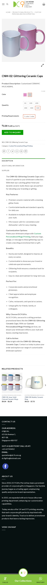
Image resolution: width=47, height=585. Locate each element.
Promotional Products (23, 12)
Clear (43, 91)
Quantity (5, 105)
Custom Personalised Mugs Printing (26, 13)
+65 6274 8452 (8, 449)
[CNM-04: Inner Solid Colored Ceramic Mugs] (12, 383)
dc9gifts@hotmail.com (11, 458)
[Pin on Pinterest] (21, 151)
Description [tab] (7, 161)
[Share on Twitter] (13, 151)
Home (8, 12)
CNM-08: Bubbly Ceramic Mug (34, 398)
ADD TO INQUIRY (12, 132)
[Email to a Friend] (17, 151)
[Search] (7, 4)
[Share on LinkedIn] (26, 151)
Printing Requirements (10, 116)
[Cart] (43, 4)
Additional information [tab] (13, 166)
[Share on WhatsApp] (4, 151)
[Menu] (3, 4)
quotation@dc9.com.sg (11, 455)
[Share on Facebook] (8, 151)
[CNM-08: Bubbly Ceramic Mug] (35, 383)
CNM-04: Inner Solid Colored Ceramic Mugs (10, 398)
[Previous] (1, 390)
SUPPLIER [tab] (5, 170)
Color (4, 94)
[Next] (45, 390)
